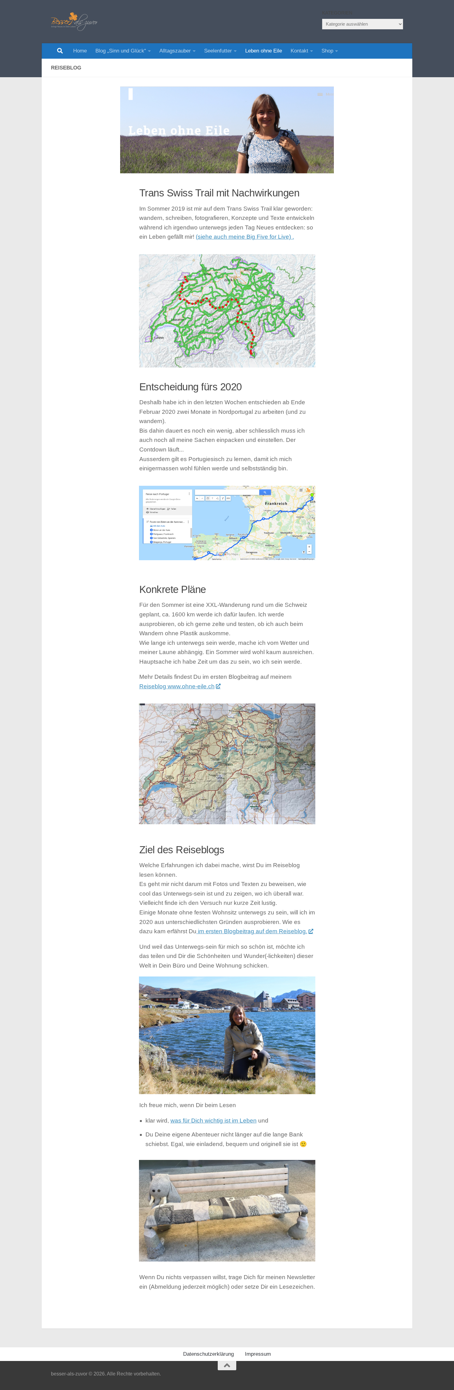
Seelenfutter (218, 51)
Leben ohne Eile (263, 51)
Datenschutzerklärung (208, 1354)
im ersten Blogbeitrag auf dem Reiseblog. (251, 931)
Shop (327, 51)
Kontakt (299, 51)
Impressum (258, 1354)
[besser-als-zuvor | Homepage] (74, 21)
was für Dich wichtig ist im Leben (213, 1120)
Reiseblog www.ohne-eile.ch (177, 686)
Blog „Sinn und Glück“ (120, 51)
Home (80, 51)
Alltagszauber (175, 51)
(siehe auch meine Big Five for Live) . (245, 236)
